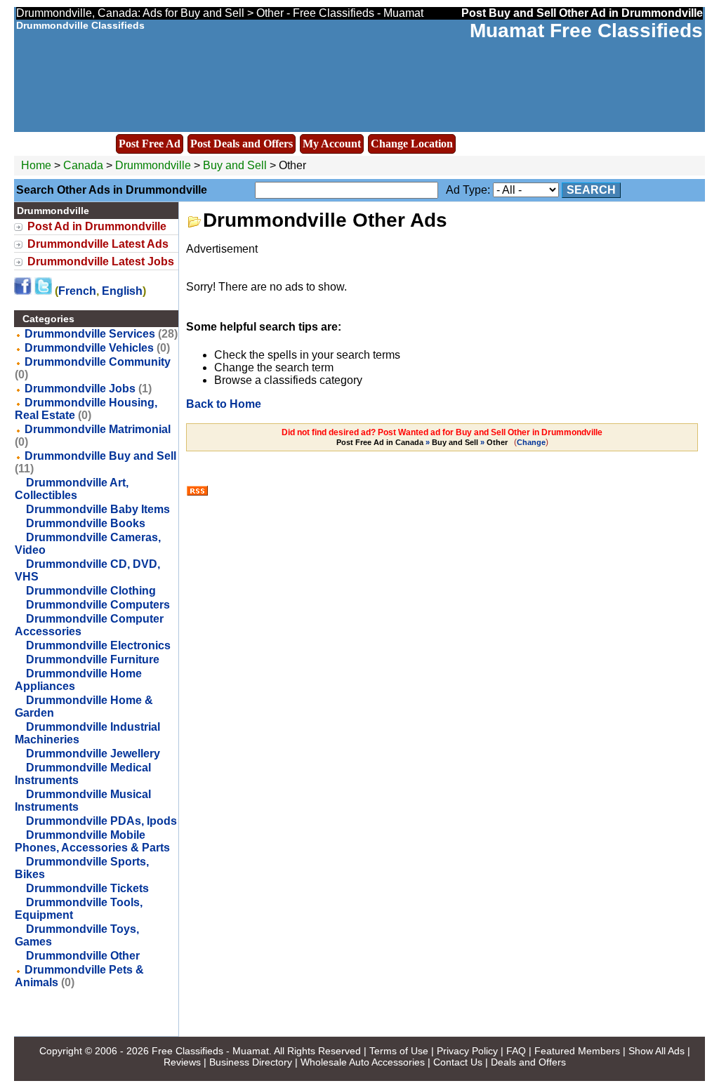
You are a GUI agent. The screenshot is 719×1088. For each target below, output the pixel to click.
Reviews (182, 1062)
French (77, 291)
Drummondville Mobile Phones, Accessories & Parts (92, 841)
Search (591, 190)
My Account (332, 144)
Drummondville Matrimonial (98, 429)
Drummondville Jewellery (93, 753)
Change (531, 442)
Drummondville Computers (98, 605)
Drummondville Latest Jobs (100, 261)
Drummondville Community (98, 362)
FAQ (516, 1050)
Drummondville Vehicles (89, 348)
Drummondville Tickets (87, 888)
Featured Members (577, 1050)
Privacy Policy (467, 1050)
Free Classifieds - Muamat (210, 1050)
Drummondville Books (85, 523)
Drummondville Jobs (80, 388)
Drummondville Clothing (91, 591)
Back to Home (223, 404)
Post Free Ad (149, 144)
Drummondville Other (83, 956)
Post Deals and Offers (241, 144)
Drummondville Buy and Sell (100, 456)
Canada (83, 165)
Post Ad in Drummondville (96, 226)
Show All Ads (656, 1050)
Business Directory (250, 1062)
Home (36, 165)
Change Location (412, 144)
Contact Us (457, 1062)
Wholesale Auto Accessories (363, 1062)
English (122, 291)
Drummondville (154, 165)
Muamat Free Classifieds (586, 30)
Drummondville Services (90, 334)
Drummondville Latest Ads (98, 244)
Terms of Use (398, 1050)
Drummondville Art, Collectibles (71, 489)
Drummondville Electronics (98, 645)
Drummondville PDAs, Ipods (101, 821)
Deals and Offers (528, 1062)
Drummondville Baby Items (98, 509)
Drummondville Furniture (92, 659)
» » (422, 442)
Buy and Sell (235, 165)
